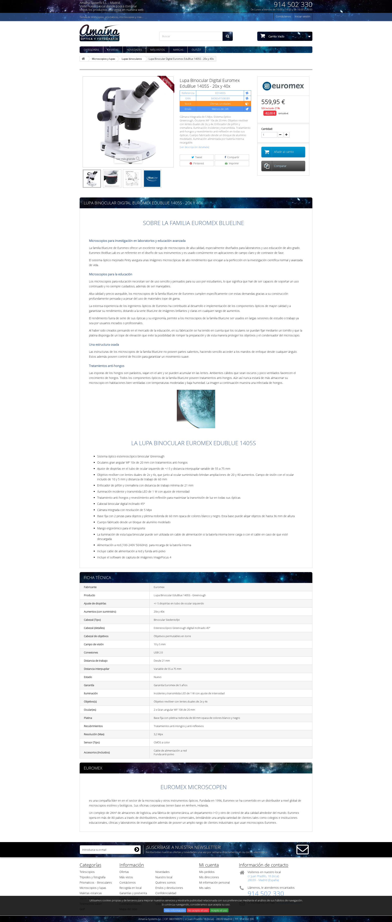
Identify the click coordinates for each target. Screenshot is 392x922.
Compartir (233, 157)
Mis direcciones (209, 877)
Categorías (91, 50)
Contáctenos (283, 16)
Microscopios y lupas (93, 888)
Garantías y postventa (133, 893)
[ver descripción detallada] (194, 147)
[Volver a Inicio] (84, 58)
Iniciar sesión (302, 16)
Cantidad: (267, 129)
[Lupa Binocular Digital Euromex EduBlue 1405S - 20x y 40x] (92, 179)
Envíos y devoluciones (169, 888)
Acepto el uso (219, 910)
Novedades (134, 50)
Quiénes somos (165, 882)
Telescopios (87, 872)
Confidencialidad (165, 893)
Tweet (198, 157)
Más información (175, 910)
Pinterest (198, 163)
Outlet (196, 50)
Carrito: (276, 36)
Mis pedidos (207, 872)
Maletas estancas (91, 893)
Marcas (178, 50)
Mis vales (205, 888)
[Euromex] (283, 86)
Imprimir (233, 163)
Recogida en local (130, 888)
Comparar (280, 166)
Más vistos (157, 50)
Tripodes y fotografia (92, 877)
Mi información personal (214, 882)
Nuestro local (163, 877)
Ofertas (112, 50)
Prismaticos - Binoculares (96, 882)
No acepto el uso (198, 910)
